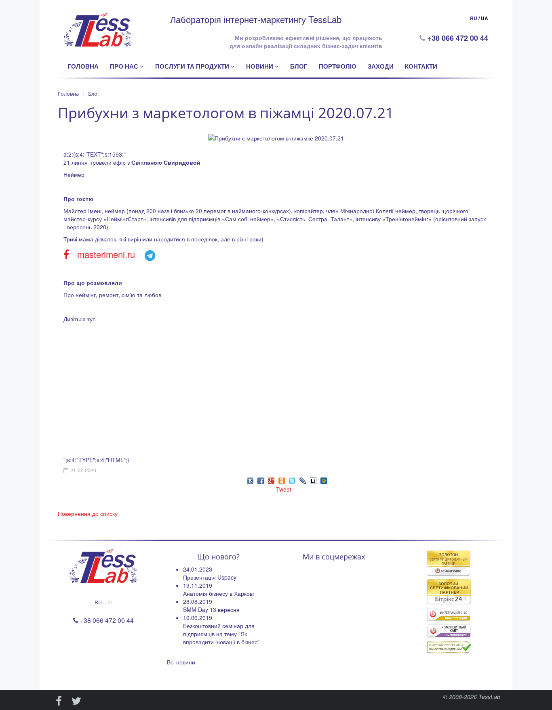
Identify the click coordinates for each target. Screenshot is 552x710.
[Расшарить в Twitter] (292, 480)
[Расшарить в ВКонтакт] (250, 480)
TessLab (489, 697)
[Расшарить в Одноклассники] (281, 480)
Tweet (283, 489)
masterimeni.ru (106, 254)
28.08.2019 (197, 601)
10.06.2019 (197, 618)
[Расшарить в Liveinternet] (313, 480)
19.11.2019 (197, 585)
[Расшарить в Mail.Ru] (323, 480)
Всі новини (181, 662)
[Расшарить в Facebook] (260, 480)
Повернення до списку (88, 513)
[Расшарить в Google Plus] (271, 480)
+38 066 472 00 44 (458, 38)
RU (473, 18)
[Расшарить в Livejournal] (302, 480)
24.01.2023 (197, 569)
